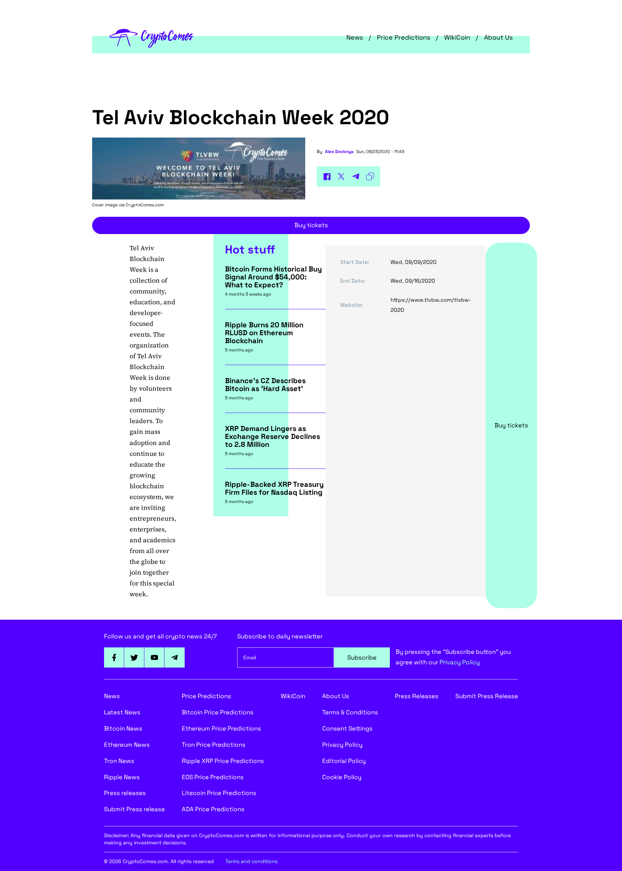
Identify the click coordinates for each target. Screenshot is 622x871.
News (354, 37)
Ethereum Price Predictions (221, 728)
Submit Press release (134, 809)
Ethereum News (127, 745)
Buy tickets (311, 225)
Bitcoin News (123, 728)
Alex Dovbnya (339, 151)
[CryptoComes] (151, 37)
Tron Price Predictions (213, 745)
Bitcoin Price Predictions (217, 712)
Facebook (114, 657)
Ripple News (122, 777)
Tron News (119, 761)
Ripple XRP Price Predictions (223, 761)
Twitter (134, 657)
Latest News (122, 712)
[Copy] (370, 176)
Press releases (125, 793)
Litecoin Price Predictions (219, 793)
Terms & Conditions (350, 712)
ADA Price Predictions (213, 809)
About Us (498, 37)
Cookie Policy (341, 777)
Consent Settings (347, 728)
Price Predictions (403, 37)
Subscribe (362, 657)
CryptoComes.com (145, 205)
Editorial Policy (344, 761)
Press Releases (416, 696)
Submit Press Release (486, 696)
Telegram (174, 657)
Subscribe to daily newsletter (280, 636)
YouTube (154, 657)
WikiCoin (457, 37)
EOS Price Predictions (213, 777)
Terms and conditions (251, 861)
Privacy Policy (460, 662)
